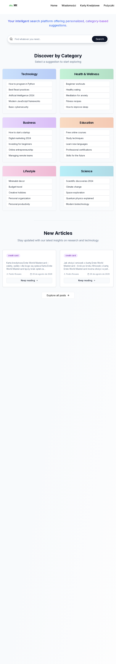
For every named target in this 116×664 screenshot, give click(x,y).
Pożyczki (109, 5)
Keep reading (28, 280)
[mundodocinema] (13, 5)
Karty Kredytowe (90, 5)
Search (100, 39)
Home (54, 5)
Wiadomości (69, 5)
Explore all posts (56, 295)
